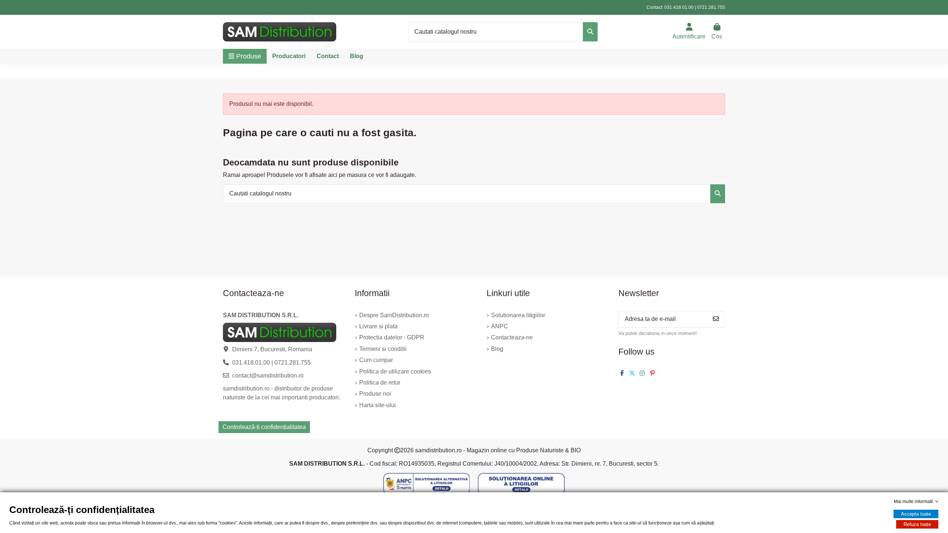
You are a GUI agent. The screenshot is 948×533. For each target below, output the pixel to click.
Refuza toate (917, 524)
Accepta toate (916, 514)
